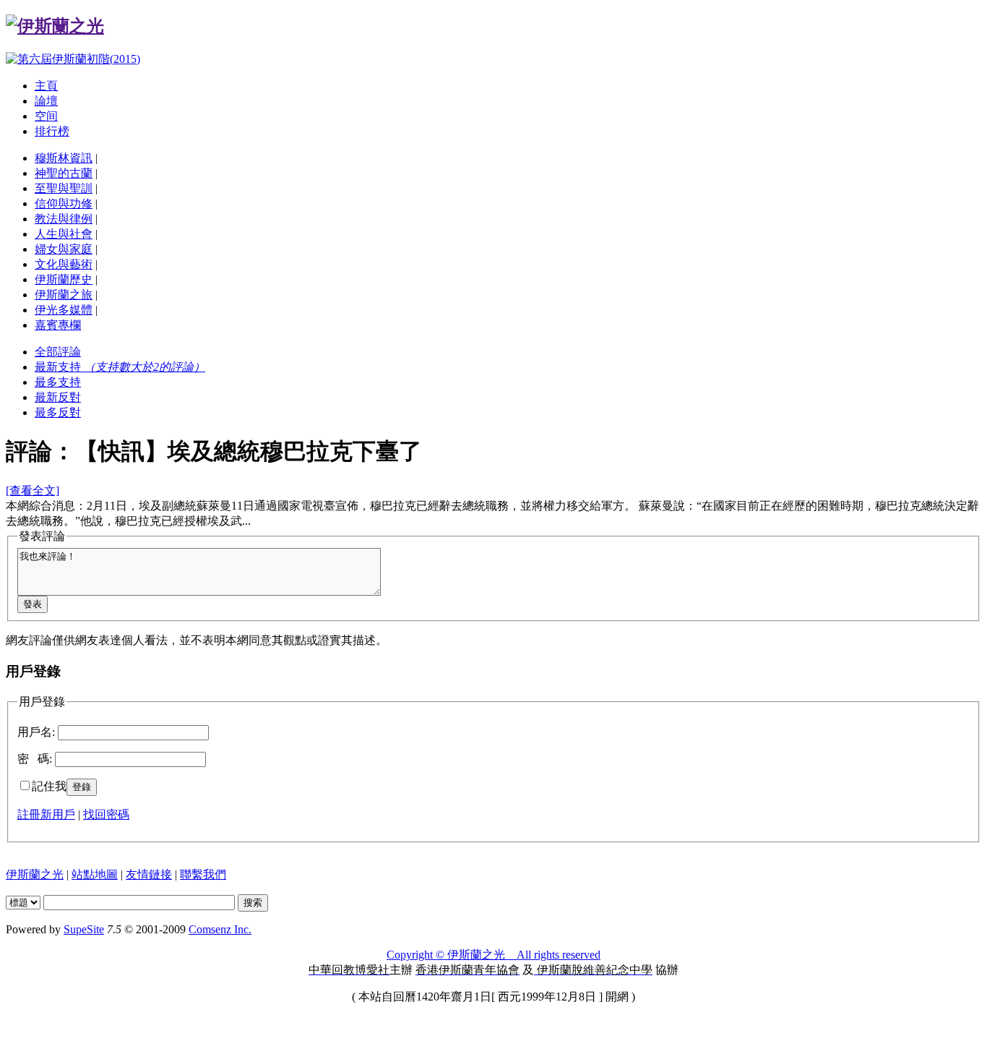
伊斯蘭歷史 (63, 279)
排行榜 (52, 131)
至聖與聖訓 (63, 188)
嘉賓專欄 (58, 325)
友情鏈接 (149, 874)
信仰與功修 (63, 203)
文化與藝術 (63, 264)
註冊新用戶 (46, 814)
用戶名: (36, 732)
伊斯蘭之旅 (63, 294)
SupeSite (84, 929)
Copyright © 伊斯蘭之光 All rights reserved (493, 954)
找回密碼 (106, 814)
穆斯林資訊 (63, 158)
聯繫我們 (203, 874)
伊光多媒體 (63, 310)
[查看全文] (32, 490)
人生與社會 (63, 234)
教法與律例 (63, 219)
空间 (46, 116)
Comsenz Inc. (220, 929)
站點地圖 (95, 874)
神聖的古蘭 (63, 173)
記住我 (49, 786)
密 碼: (34, 759)
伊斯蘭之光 (35, 874)
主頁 (46, 86)
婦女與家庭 (63, 249)
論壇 (46, 101)
